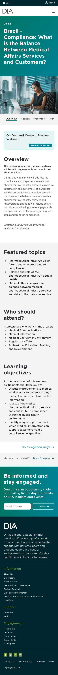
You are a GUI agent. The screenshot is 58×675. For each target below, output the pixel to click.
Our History (9, 578)
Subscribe (41, 506)
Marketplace (9, 644)
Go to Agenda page (35, 447)
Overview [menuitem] (11, 118)
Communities (10, 636)
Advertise (8, 613)
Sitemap (41, 661)
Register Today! (38, 145)
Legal (51, 661)
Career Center (10, 640)
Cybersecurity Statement (15, 593)
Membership (9, 629)
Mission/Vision (10, 581)
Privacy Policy (25, 661)
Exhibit (7, 616)
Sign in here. (41, 458)
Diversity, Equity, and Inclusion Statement (23, 596)
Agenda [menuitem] (25, 118)
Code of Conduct (12, 589)
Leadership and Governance (17, 585)
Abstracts (8, 632)
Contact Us (9, 661)
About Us (8, 574)
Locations (8, 600)
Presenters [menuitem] (39, 118)
